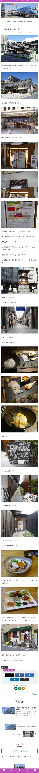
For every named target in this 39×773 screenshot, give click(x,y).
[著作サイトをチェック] (16, 688)
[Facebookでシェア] (19, 675)
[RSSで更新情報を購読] (23, 688)
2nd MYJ (5, 667)
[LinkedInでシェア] (14, 679)
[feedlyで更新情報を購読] (19, 688)
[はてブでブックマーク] (29, 675)
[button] (24, 679)
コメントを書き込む (20, 751)
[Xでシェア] (9, 675)
